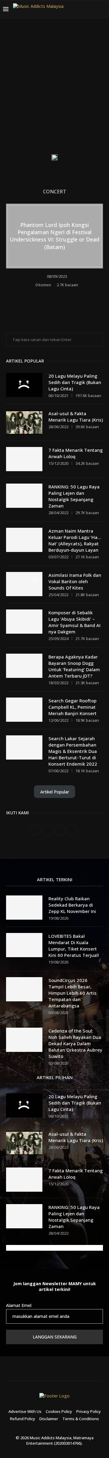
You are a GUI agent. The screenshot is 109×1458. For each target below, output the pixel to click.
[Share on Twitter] (59, 294)
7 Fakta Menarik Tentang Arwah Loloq (75, 453)
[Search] (103, 9)
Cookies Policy (59, 1411)
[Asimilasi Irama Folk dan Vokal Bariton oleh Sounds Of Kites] (24, 584)
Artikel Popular (54, 792)
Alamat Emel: (19, 1305)
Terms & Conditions (80, 1418)
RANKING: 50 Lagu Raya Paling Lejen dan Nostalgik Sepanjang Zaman (74, 496)
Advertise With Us (24, 1411)
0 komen (43, 284)
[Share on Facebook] (51, 294)
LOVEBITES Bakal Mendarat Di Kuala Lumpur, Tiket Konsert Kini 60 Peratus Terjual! (73, 945)
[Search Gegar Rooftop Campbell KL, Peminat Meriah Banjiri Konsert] (24, 710)
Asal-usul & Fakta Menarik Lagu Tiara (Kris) (75, 416)
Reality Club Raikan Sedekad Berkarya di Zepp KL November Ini (72, 904)
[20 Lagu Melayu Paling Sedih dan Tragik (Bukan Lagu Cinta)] (24, 385)
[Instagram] (79, 21)
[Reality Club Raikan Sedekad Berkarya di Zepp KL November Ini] (24, 907)
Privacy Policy (88, 1411)
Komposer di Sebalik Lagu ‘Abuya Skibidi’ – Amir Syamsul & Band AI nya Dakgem (74, 622)
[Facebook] (64, 21)
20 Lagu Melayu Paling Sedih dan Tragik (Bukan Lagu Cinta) (74, 382)
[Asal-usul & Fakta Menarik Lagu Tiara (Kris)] (24, 422)
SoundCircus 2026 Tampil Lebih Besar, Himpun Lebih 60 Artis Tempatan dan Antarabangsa (72, 993)
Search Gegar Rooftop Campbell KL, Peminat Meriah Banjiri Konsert (72, 707)
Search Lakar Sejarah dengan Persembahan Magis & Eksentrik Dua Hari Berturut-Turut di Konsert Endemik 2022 (72, 751)
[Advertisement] (54, 90)
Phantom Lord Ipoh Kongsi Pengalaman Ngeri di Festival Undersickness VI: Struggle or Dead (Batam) (54, 236)
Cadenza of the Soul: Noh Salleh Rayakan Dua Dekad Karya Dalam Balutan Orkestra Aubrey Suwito (75, 1043)
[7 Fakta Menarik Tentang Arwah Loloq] (24, 459)
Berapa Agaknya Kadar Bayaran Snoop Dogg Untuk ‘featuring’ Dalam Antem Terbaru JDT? (74, 666)
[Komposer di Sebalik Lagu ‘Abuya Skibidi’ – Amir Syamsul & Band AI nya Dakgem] (24, 621)
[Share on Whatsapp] (67, 294)
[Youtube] (86, 21)
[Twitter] (71, 21)
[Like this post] (42, 294)
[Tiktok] (93, 21)
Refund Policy (22, 1418)
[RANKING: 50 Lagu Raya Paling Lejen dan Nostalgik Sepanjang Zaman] (24, 496)
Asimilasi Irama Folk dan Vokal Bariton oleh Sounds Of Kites (74, 581)
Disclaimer (48, 1418)
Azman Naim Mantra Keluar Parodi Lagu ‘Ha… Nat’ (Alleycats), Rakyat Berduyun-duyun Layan (74, 540)
